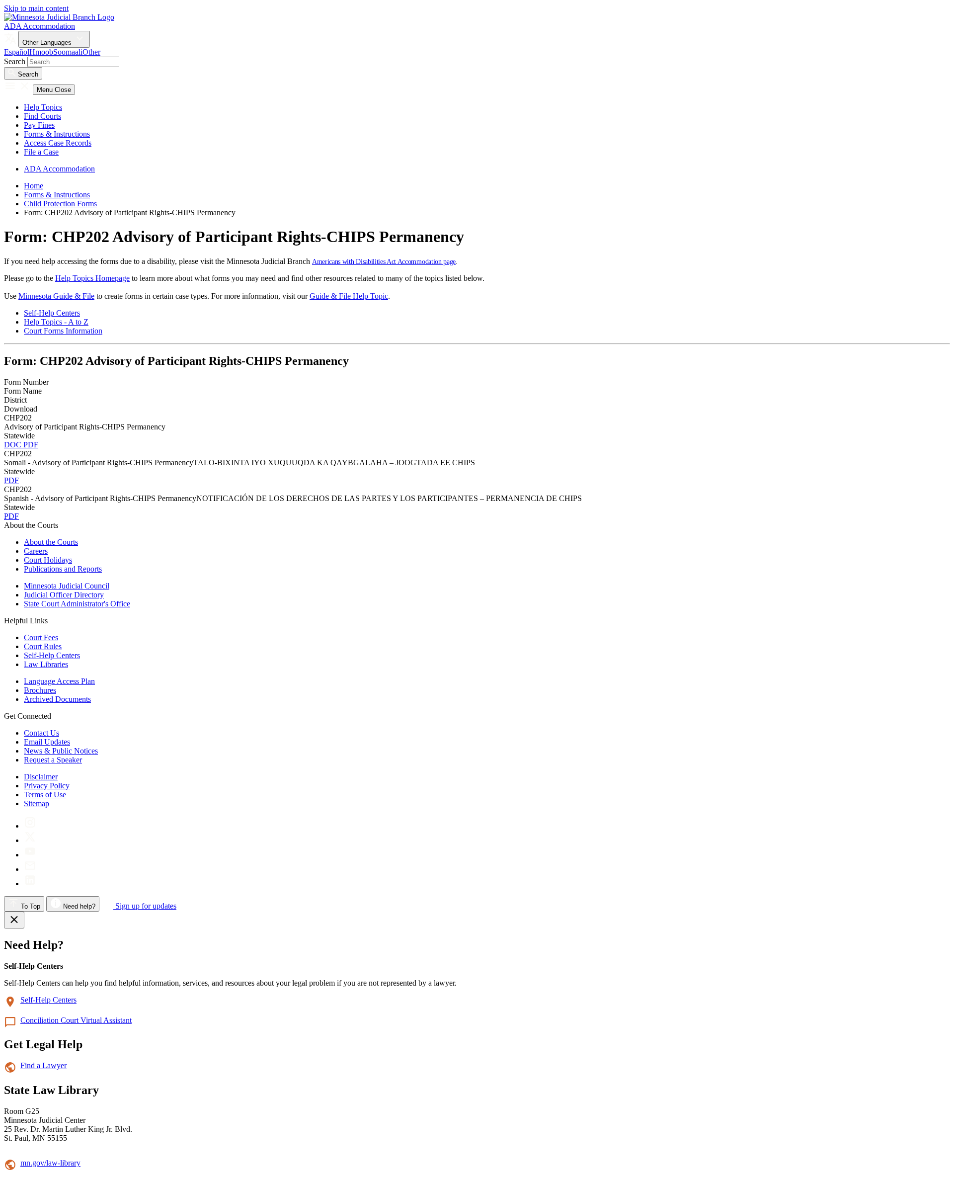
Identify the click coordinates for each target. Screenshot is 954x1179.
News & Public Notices (61, 751)
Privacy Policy (47, 785)
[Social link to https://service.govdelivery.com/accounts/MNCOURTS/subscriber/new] (30, 869)
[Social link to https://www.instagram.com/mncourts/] (30, 826)
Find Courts (42, 116)
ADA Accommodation (39, 26)
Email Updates (47, 742)
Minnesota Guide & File (56, 296)
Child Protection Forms (60, 203)
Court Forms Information (63, 331)
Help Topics (43, 107)
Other (91, 52)
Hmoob (41, 52)
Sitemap (36, 803)
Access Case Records (57, 143)
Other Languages (48, 42)
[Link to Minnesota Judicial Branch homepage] (59, 17)
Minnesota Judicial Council (66, 586)
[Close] (14, 920)
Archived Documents (57, 699)
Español (16, 52)
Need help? (78, 906)
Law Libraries (46, 664)
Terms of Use (45, 794)
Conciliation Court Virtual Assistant (76, 1020)
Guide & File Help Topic (349, 296)
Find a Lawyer (43, 1065)
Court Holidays (48, 560)
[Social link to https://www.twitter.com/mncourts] (30, 840)
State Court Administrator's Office (77, 603)
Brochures (40, 690)
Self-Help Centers (52, 313)
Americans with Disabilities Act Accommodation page (384, 261)
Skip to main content (36, 8)
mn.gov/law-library (50, 1163)
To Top (29, 906)
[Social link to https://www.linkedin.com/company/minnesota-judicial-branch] (30, 883)
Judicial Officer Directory (64, 594)
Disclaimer (41, 776)
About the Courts (51, 542)
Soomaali (67, 52)
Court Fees (41, 637)
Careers (36, 551)
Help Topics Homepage (92, 278)
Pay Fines (39, 125)
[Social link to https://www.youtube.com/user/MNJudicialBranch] (30, 854)
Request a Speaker (53, 760)
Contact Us (41, 733)
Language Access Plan (59, 681)
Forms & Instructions (57, 134)
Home (33, 185)
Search (14, 61)
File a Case (41, 152)
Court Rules (43, 646)
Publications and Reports (63, 569)
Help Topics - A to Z (56, 322)
